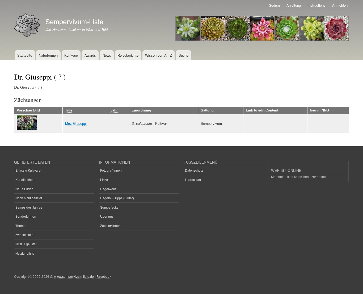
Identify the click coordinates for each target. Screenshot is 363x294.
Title (68, 110)
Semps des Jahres (28, 207)
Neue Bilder (24, 189)
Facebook (103, 276)
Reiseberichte (127, 55)
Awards (90, 55)
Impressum (193, 179)
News (107, 55)
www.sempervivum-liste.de (74, 276)
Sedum (274, 5)
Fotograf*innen (111, 170)
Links (104, 179)
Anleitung (293, 5)
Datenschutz (194, 170)
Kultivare (71, 55)
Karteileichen (25, 179)
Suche (183, 55)
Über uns (106, 216)
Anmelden (340, 5)
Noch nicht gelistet (28, 198)
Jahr (114, 110)
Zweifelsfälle (24, 234)
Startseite (24, 55)
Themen (21, 225)
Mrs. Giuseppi (76, 124)
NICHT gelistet (25, 244)
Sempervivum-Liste (74, 21)
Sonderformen (25, 216)
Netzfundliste (24, 253)
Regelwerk (108, 189)
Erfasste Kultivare (28, 170)
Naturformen (48, 55)
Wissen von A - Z (158, 55)
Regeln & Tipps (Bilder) (117, 198)
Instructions (316, 5)
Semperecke (109, 207)
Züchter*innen (110, 225)
